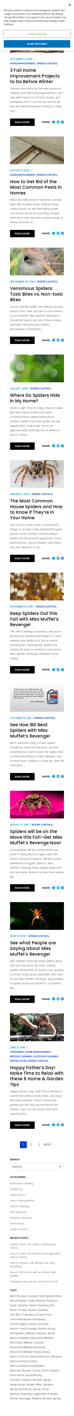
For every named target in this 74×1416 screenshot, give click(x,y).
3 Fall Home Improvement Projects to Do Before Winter (35, 76)
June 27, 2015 (18, 936)
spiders (48, 1384)
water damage (20, 1398)
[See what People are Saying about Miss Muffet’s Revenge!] (37, 916)
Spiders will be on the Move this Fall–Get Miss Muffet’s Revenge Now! (36, 837)
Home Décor (18, 1194)
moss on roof (19, 1356)
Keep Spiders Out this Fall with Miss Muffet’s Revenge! (34, 619)
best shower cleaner (24, 1296)
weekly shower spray (46, 1398)
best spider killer (50, 1296)
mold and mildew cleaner (27, 1342)
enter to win (18, 1310)
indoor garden (38, 1324)
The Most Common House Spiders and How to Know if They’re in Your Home (36, 509)
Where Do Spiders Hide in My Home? (35, 398)
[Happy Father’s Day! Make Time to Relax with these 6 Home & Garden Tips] (37, 1027)
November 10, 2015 (21, 606)
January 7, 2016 (19, 494)
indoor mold (47, 1328)
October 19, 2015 (20, 718)
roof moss (17, 1375)
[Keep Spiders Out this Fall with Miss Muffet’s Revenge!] (37, 586)
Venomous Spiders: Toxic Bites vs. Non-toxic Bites (36, 294)
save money (33, 1375)
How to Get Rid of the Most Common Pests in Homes (36, 187)
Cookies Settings (37, 33)
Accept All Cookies (37, 43)
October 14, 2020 (21, 59)
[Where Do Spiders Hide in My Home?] (37, 368)
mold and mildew (42, 1338)
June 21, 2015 (17, 1047)
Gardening (17, 1052)
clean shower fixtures (42, 1300)
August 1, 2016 (18, 388)
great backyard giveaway (28, 1319)
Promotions (18, 1060)
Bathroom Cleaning (22, 1183)
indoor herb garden (23, 1328)
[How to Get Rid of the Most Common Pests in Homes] (37, 150)
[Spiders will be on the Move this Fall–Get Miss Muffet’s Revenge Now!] (37, 804)
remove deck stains (23, 1361)
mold (51, 1333)
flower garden (38, 1310)
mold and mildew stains (25, 1352)
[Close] (70, 5)
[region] (37, 25)
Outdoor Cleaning (45, 1056)
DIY (52, 1305)
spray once (40, 1389)
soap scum (17, 1384)
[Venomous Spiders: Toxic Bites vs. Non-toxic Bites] (37, 261)
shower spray (42, 1380)
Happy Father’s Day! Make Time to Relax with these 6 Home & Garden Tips (37, 1076)
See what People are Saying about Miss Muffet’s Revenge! (33, 948)
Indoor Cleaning (21, 1056)
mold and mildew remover (27, 1347)
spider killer (34, 1384)
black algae (18, 1300)
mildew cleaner (36, 1333)
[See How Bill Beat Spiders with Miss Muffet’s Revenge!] (37, 698)
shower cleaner (20, 1380)
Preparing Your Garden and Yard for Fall (34, 1281)
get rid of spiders (22, 1314)
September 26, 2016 (22, 281)
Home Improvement (23, 63)
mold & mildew (19, 1338)
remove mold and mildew (27, 1366)
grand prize (43, 1314)
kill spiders (17, 1333)
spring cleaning (20, 1394)
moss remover (40, 1356)
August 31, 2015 (19, 824)
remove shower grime (25, 1370)
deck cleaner (19, 1305)
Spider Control (47, 63)
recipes (56, 1356)
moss (46, 1352)
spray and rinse (21, 1389)
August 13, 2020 (20, 170)
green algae (18, 1324)
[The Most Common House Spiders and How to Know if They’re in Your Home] (37, 474)
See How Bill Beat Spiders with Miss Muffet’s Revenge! (30, 730)
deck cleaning (39, 1305)
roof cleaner (50, 1370)
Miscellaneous (18, 1212)
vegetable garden (45, 1394)
